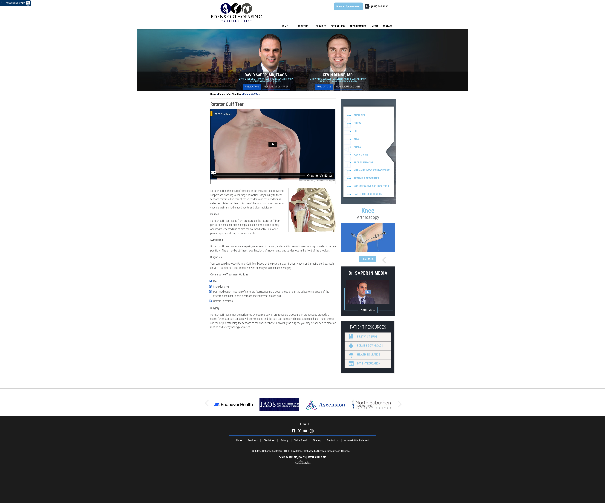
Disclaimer (269, 440)
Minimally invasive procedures (372, 170)
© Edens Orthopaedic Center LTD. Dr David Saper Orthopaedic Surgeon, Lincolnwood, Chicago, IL (302, 451)
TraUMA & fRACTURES (366, 178)
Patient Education (368, 363)
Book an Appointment (348, 6)
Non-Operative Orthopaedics (371, 186)
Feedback (253, 440)
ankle (357, 146)
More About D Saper (276, 86)
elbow (357, 123)
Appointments (358, 26)
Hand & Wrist (362, 154)
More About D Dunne (348, 86)
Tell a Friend (300, 440)
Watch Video (368, 309)
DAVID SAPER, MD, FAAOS (292, 457)
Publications (252, 86)
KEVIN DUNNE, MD (317, 457)
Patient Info (338, 26)
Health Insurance (368, 354)
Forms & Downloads (370, 345)
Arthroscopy (368, 213)
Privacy (284, 440)
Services (321, 26)
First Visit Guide (367, 336)
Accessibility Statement (356, 440)
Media (375, 26)
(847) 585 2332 (379, 6)
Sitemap (317, 440)
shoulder (359, 115)
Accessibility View (16, 3)
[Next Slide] (385, 260)
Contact (387, 26)
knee (356, 138)
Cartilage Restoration (368, 194)
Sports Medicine (363, 162)
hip (355, 131)
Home (285, 26)
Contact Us (332, 440)
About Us (303, 26)
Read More (368, 258)
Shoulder (236, 94)
